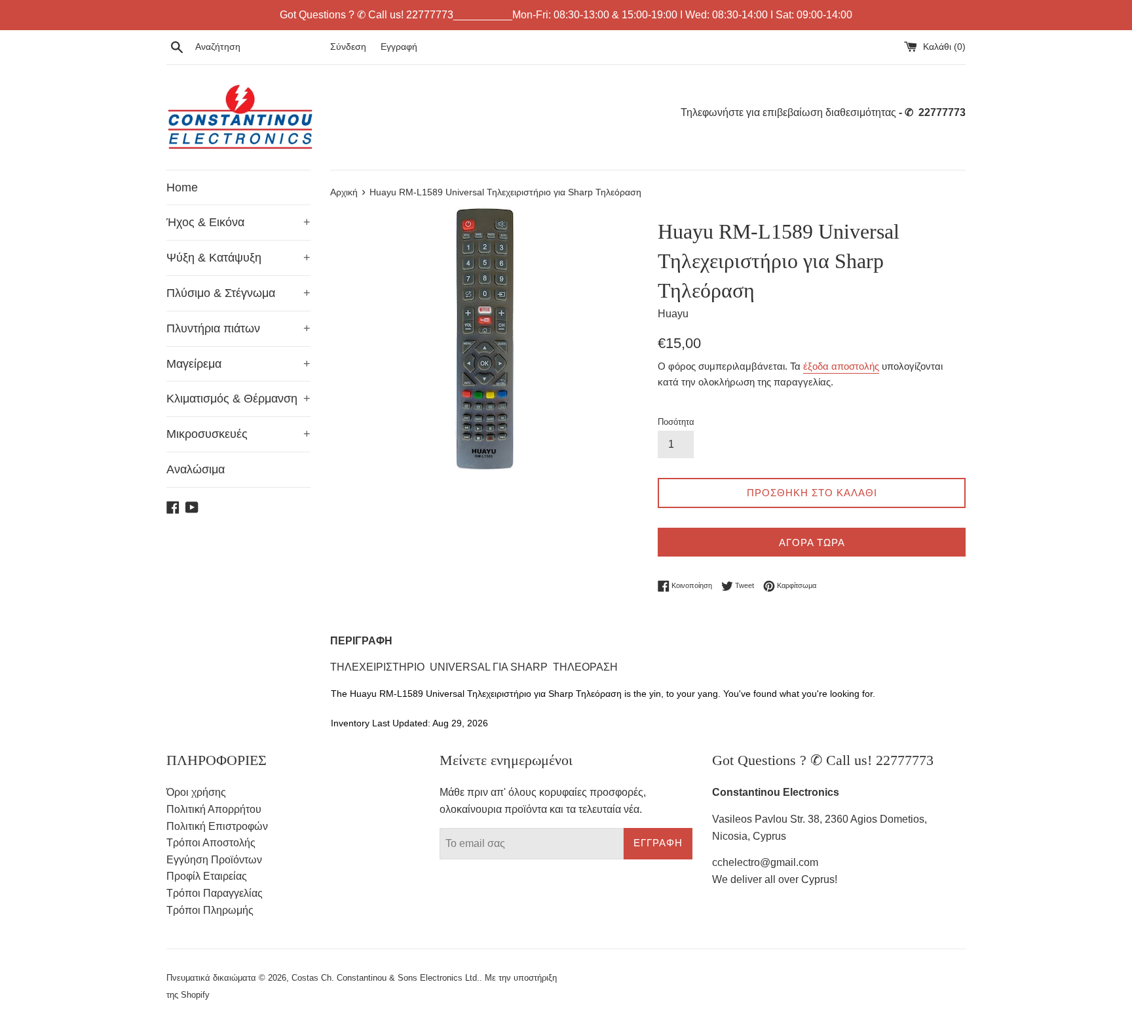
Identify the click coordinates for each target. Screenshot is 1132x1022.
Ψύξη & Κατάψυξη (238, 257)
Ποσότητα (676, 422)
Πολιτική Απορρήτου (213, 809)
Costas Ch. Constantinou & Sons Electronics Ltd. (386, 978)
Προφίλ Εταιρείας (206, 876)
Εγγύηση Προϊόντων (214, 859)
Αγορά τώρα (812, 542)
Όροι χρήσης (196, 792)
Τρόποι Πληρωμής (210, 910)
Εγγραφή (399, 46)
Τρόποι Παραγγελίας (214, 893)
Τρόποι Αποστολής (210, 842)
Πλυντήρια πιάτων (238, 328)
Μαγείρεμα (238, 363)
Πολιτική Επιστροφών (217, 826)
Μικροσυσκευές (238, 434)
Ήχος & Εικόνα (238, 222)
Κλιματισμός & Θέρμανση (238, 398)
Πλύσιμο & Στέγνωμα (238, 293)
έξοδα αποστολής (841, 366)
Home (182, 187)
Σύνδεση (348, 46)
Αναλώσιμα (195, 469)
